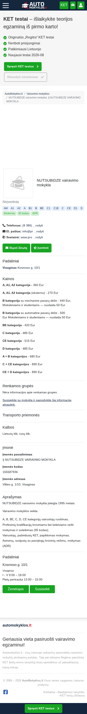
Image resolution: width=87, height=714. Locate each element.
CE (69, 208)
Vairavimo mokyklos (38, 93)
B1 (30, 208)
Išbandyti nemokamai (22, 77)
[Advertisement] (43, 151)
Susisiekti (42, 589)
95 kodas (23, 213)
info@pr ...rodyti (33, 231)
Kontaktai (49, 692)
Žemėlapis (16, 589)
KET (64, 5)
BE (42, 208)
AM (6, 208)
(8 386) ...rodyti (32, 225)
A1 (12, 208)
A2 (18, 208)
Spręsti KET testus (20, 66)
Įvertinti (43, 247)
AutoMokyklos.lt (14, 93)
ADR (35, 213)
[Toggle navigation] (6, 5)
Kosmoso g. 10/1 (21, 267)
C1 (48, 208)
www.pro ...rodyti (32, 237)
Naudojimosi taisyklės (71, 692)
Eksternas (9, 213)
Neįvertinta (11, 202)
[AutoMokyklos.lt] (34, 5)
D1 (75, 208)
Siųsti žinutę (17, 247)
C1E (56, 208)
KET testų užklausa (72, 695)
